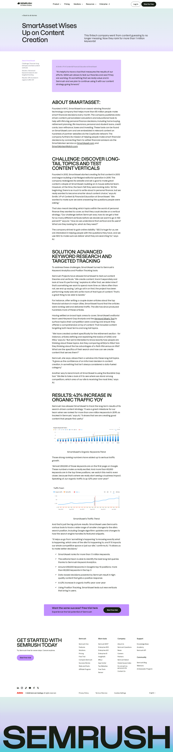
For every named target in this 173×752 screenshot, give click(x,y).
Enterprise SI (102, 653)
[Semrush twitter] (38, 688)
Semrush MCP (103, 644)
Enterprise (104, 4)
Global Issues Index (124, 663)
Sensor (100, 672)
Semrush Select (123, 660)
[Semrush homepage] (24, 4)
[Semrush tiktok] (26, 688)
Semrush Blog (142, 662)
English (151, 693)
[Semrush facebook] (34, 688)
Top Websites (103, 666)
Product (56, 4)
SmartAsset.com (85, 143)
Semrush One (84, 644)
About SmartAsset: (28, 61)
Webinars (140, 666)
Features (82, 647)
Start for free (149, 4)
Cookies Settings (120, 693)
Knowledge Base (143, 644)
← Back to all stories (29, 15)
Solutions (77, 4)
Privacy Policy (84, 693)
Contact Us (121, 671)
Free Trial (82, 656)
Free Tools (101, 669)
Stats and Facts (84, 666)
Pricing (67, 4)
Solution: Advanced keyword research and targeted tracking (29, 73)
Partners (121, 656)
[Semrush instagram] (22, 688)
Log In (135, 4)
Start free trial (112, 610)
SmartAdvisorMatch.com (65, 146)
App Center (102, 663)
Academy (140, 647)
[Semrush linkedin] (18, 688)
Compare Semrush (85, 660)
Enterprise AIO (103, 650)
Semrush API (141, 650)
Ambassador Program (144, 669)
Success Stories (84, 663)
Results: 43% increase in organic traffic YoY (30, 79)
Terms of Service (101, 693)
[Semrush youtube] (30, 688)
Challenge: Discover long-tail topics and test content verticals (31, 66)
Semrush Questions (125, 647)
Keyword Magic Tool (104, 318)
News (120, 650)
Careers (120, 653)
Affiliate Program (85, 669)
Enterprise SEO (103, 647)
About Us (121, 644)
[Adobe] (20, 693)
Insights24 (101, 656)
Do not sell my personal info (122, 667)
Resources (90, 4)
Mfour (100, 660)
